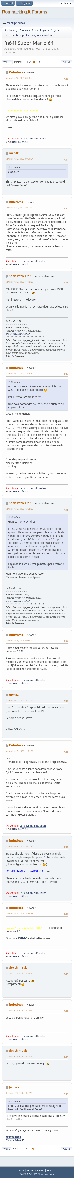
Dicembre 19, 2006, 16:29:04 (19, 1010)
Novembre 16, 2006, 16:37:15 (19, 846)
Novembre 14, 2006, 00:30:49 (19, 640)
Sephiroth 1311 (20, 276)
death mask (18, 967)
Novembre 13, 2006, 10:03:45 (19, 207)
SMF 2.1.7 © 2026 (28, 1174)
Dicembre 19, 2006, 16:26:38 (19, 973)
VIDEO (23, 938)
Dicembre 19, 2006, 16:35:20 (19, 1056)
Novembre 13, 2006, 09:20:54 (19, 158)
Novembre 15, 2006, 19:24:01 (19, 751)
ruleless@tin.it (20, 141)
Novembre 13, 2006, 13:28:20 (19, 373)
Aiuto (21, 1170)
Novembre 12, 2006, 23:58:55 (19, 78)
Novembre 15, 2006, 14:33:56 (19, 700)
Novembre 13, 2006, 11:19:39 (19, 281)
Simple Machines (46, 1174)
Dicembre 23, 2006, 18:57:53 (19, 1093)
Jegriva (14, 1087)
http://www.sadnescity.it (18, 334)
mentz (14, 153)
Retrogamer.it (13, 1136)
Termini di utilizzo (35, 1170)
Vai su (6, 1148)
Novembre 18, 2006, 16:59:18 (19, 913)
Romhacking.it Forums (24, 11)
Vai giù (7, 62)
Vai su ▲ (51, 1170)
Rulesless (16, 72)
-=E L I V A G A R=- (15, 1140)
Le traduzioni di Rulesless (33, 138)
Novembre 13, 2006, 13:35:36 (19, 508)
